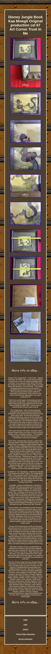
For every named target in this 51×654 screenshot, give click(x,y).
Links (25, 624)
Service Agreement (25, 639)
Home (25, 620)
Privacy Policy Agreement (25, 634)
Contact (25, 629)
